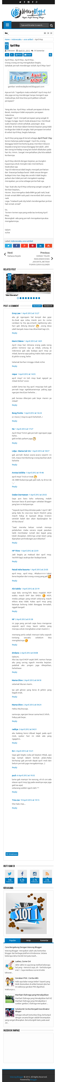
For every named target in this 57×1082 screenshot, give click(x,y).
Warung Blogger (16, 1077)
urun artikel (28, 241)
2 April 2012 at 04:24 (32, 705)
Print (19, 55)
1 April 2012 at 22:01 (30, 551)
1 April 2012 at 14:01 (33, 341)
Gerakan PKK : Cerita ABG (26, 978)
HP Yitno (16, 551)
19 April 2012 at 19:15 (30, 800)
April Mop (15, 45)
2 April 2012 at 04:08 (29, 653)
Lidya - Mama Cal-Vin (21, 451)
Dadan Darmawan (20, 495)
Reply (14, 333)
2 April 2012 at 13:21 (24, 751)
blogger (37, 306)
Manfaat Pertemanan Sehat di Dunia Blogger (20, 33)
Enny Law (16, 313)
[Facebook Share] (16, 246)
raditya (15, 729)
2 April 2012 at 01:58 (24, 619)
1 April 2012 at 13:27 (30, 313)
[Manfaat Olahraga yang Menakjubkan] (9, 998)
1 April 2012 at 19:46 (35, 472)
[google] (37, 2)
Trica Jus (16, 800)
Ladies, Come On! (23, 961)
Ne (13, 429)
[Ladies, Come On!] (9, 965)
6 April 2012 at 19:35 (26, 775)
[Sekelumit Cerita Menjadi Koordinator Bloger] (9, 1012)
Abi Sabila (16, 589)
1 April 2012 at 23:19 (30, 589)
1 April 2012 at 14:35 (27, 374)
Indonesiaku (16, 241)
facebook (48, 306)
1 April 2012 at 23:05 (39, 569)
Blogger (33, 1080)
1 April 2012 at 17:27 (24, 429)
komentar (39, 51)
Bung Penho (17, 413)
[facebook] (24, 2)
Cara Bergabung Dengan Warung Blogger (23, 947)
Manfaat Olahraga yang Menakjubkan (32, 995)
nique (14, 374)
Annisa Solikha (18, 472)
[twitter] (20, 2)
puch (14, 775)
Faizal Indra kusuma (21, 569)
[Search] (51, 25)
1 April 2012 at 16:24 (33, 413)
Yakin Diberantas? (12, 295)
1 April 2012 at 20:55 (38, 495)
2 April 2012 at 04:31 (28, 729)
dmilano (15, 653)
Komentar (44, 940)
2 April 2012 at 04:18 (32, 680)
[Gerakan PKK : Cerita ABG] (9, 981)
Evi (13, 751)
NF (13, 619)
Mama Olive (17, 680)
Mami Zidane (18, 341)
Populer (12, 940)
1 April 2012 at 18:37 (40, 451)
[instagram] (28, 2)
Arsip (28, 940)
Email (28, 55)
